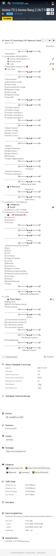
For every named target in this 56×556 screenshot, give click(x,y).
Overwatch (25, 472)
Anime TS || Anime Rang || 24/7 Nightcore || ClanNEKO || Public (27, 40)
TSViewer (7, 18)
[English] (53, 4)
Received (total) (11, 491)
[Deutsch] (53, 2)
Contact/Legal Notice (18, 553)
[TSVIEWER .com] (9, 3)
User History (20, 18)
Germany (9, 439)
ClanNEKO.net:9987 (16, 417)
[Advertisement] (28, 29)
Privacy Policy (30, 553)
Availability (9, 530)
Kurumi (12, 207)
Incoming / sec (10, 485)
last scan (8, 520)
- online (8, 524)
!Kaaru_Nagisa (15, 299)
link (39, 388)
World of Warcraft (41, 472)
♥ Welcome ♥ (15, 186)
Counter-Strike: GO (16, 468)
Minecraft (12, 472)
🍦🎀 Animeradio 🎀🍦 (18, 215)
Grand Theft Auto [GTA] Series (39, 468)
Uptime (8, 368)
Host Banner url (11, 388)
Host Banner (9, 384)
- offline (8, 527)
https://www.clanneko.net (15, 451)
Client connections (12, 374)
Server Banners (36, 18)
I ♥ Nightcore (15, 204)
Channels (8, 371)
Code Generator (11, 357)
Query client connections (14, 377)
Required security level (13, 381)
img (39, 384)
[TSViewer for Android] (49, 357)
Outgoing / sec (10, 488)
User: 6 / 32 (9, 43)
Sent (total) (9, 494)
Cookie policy (41, 553)
